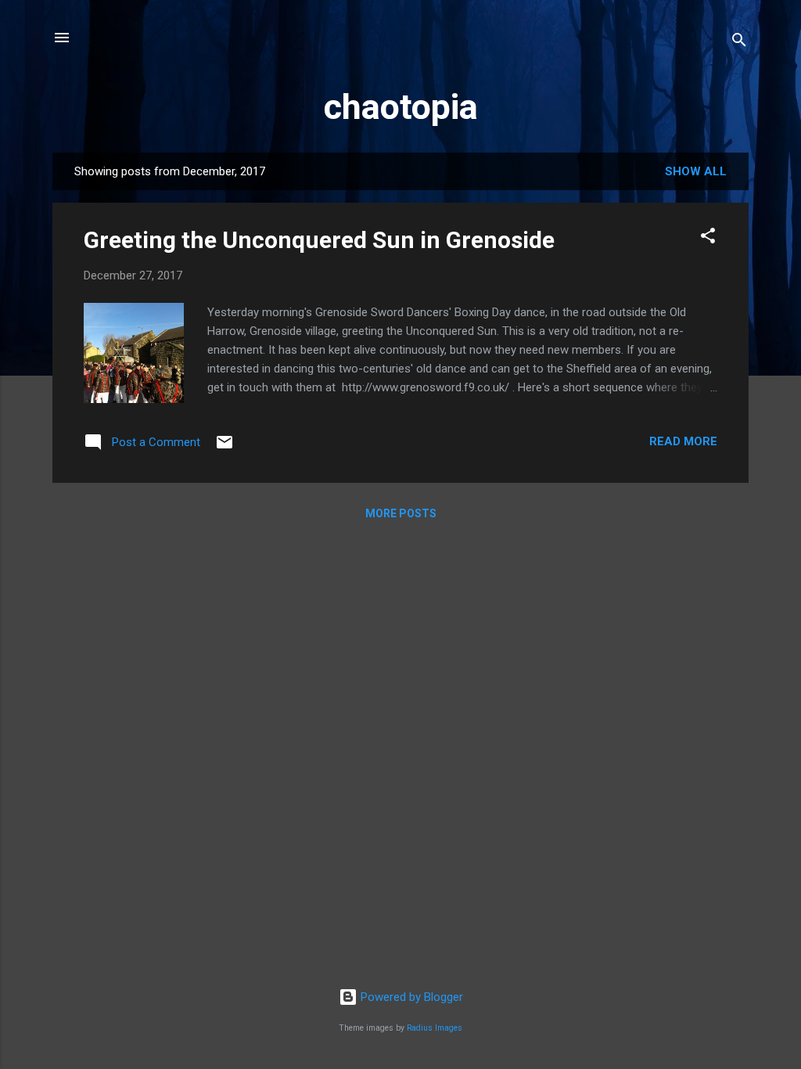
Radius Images (434, 1028)
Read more (683, 441)
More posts (400, 513)
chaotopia (401, 107)
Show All (696, 171)
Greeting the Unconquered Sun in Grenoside (319, 240)
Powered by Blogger (410, 997)
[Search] (739, 43)
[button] (708, 238)
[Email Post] (224, 448)
